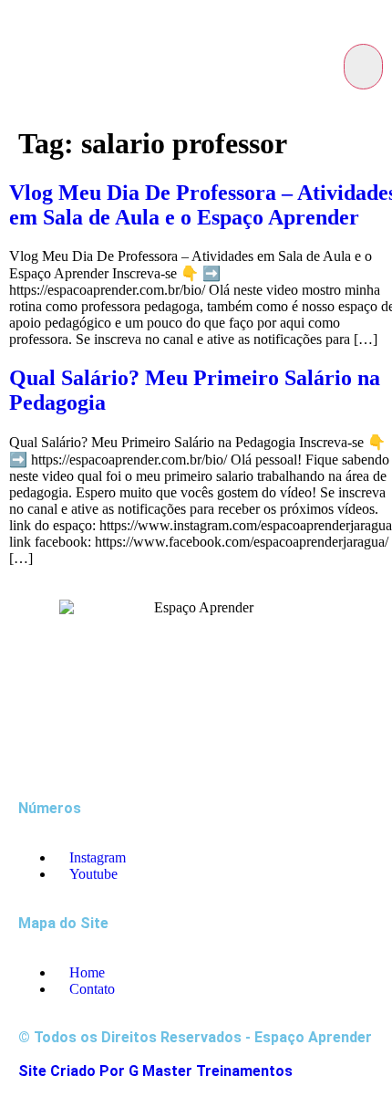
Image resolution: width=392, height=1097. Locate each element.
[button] (363, 66)
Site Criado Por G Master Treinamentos (155, 1071)
